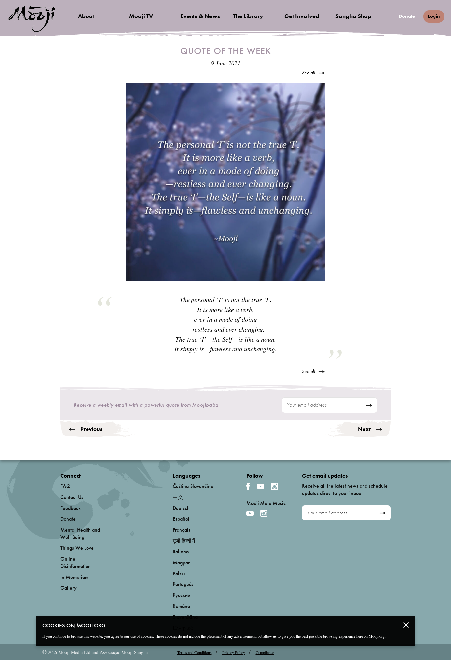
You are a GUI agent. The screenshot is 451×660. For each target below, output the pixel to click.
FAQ (65, 486)
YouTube (260, 486)
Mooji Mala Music (266, 503)
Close (406, 625)
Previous (91, 429)
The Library (248, 16)
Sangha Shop (353, 16)
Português (183, 584)
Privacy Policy (233, 652)
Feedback (70, 508)
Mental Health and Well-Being (80, 533)
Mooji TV (141, 16)
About (86, 16)
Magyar (181, 562)
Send (369, 405)
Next (364, 429)
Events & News (200, 16)
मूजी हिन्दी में (184, 540)
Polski (179, 573)
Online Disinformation (75, 562)
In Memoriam (74, 577)
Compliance (265, 652)
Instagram (274, 486)
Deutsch (181, 508)
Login (434, 16)
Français (181, 529)
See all (308, 72)
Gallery (68, 587)
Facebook (248, 486)
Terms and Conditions (194, 652)
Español (181, 518)
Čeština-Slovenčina (193, 486)
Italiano (181, 551)
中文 (178, 497)
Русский (181, 595)
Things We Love (77, 547)
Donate (407, 16)
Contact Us (71, 497)
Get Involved (301, 16)
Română (181, 606)
